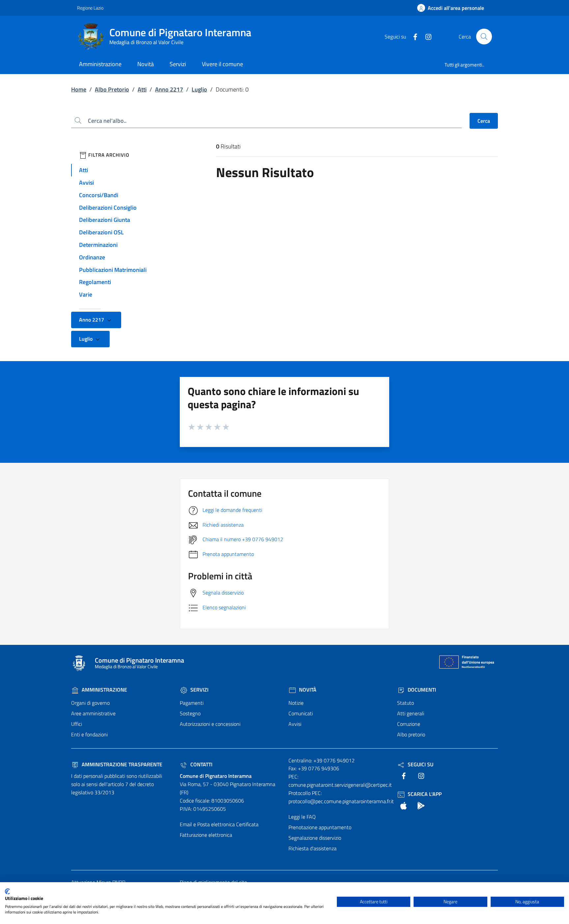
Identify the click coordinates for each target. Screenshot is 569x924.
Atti (142, 89)
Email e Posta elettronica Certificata (219, 824)
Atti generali (410, 713)
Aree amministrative (93, 713)
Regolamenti (95, 281)
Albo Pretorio (112, 89)
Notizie (296, 703)
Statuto (405, 703)
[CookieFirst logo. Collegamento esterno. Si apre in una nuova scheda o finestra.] (7, 891)
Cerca (483, 121)
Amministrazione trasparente (121, 764)
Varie (85, 294)
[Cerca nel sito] (484, 36)
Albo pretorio (411, 734)
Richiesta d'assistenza (312, 848)
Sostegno (190, 713)
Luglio (199, 89)
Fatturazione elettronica (206, 835)
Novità (307, 690)
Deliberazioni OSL (101, 232)
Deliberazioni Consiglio (108, 207)
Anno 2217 (169, 89)
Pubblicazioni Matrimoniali (113, 269)
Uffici (76, 724)
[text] (412, 36)
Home (78, 89)
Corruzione (408, 724)
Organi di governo (90, 703)
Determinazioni (98, 244)
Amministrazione (103, 690)
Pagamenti (191, 703)
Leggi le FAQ (302, 817)
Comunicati (300, 713)
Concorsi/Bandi (98, 195)
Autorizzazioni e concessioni (210, 724)
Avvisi (86, 182)
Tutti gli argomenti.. (464, 64)
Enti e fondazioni (89, 734)
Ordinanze (92, 257)
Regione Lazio (90, 7)
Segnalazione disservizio (314, 838)
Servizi (198, 690)
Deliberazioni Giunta (104, 219)
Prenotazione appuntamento (319, 827)
